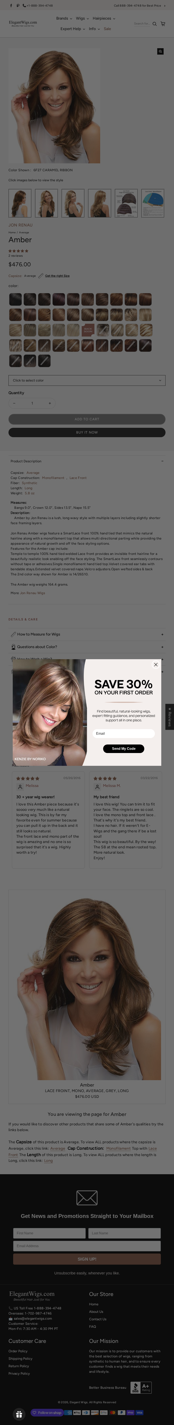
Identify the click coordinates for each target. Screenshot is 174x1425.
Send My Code (124, 748)
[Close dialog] (156, 664)
